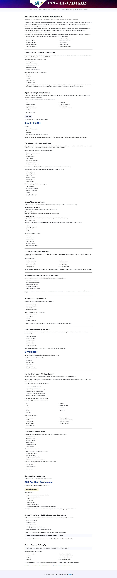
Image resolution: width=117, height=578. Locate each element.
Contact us (85, 9)
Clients (76, 9)
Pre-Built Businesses (45, 9)
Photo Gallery (70, 9)
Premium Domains (56, 9)
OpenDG (70, 574)
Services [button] (35, 9)
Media (63, 9)
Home (30, 9)
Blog (80, 9)
